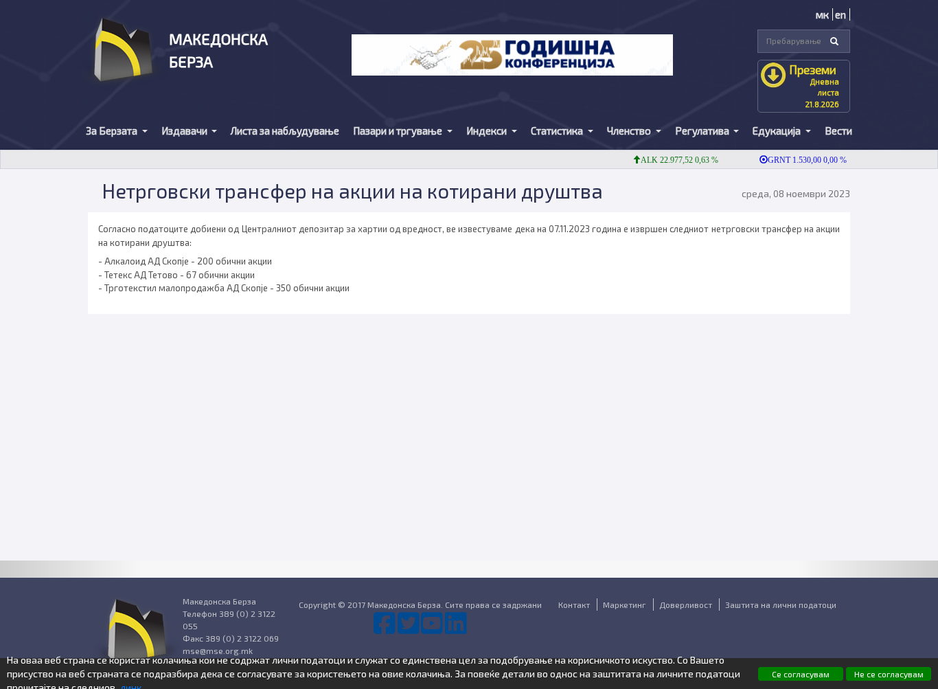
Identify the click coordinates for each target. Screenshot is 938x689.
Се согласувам (801, 674)
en (840, 14)
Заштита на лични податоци (780, 604)
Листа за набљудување (285, 130)
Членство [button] (630, 130)
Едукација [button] (778, 130)
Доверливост (685, 604)
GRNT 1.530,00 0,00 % (799, 160)
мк (822, 14)
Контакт (574, 604)
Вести (838, 130)
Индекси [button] (487, 130)
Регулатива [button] (703, 130)
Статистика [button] (558, 130)
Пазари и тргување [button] (398, 130)
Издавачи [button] (185, 130)
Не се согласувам (889, 674)
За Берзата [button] (112, 130)
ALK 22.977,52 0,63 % (672, 160)
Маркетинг (624, 604)
